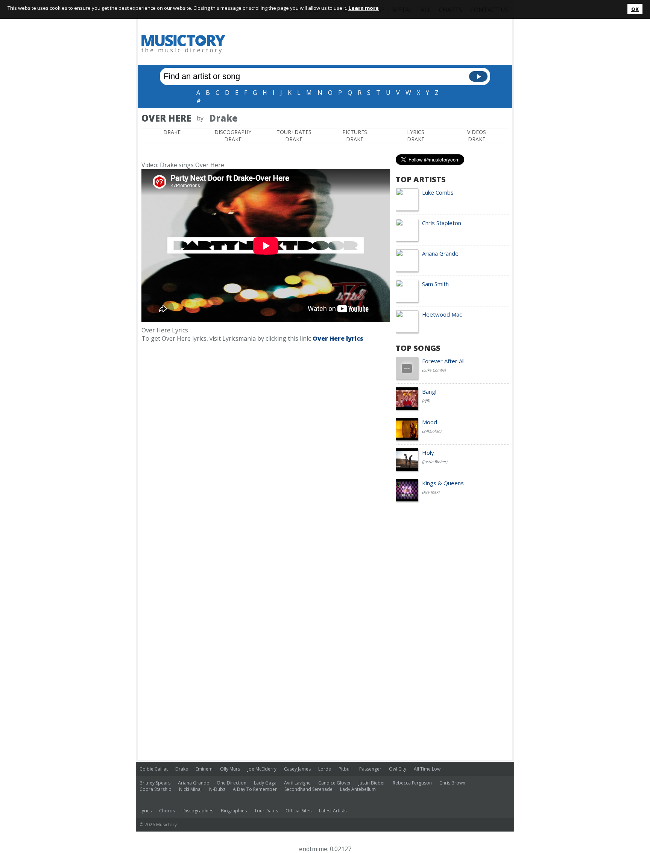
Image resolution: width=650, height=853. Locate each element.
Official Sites (298, 810)
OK (635, 9)
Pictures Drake (354, 135)
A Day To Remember (255, 789)
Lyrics (146, 810)
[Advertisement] (372, 44)
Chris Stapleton (441, 223)
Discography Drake (232, 135)
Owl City (397, 769)
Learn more (363, 8)
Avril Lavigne (297, 783)
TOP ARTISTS (421, 179)
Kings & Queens (443, 483)
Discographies (197, 810)
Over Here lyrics (338, 338)
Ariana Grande (440, 253)
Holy (428, 452)
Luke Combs (438, 192)
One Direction (231, 783)
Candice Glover (334, 783)
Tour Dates (266, 810)
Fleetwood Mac (442, 314)
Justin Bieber (371, 783)
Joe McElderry (262, 769)
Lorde (324, 769)
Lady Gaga (265, 783)
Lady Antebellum (358, 789)
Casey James (297, 769)
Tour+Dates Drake (293, 135)
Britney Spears (155, 783)
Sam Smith (435, 284)
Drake (172, 132)
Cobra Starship (156, 789)
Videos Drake (476, 135)
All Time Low (427, 769)
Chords (167, 810)
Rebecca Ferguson (412, 783)
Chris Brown (452, 783)
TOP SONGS (418, 348)
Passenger (370, 769)
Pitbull (345, 769)
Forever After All (443, 361)
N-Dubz (217, 789)
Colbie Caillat (154, 769)
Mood (429, 422)
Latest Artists (332, 810)
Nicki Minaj (190, 789)
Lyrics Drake (415, 135)
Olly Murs (230, 769)
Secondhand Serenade (308, 789)
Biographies (234, 810)
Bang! (429, 391)
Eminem (204, 769)
